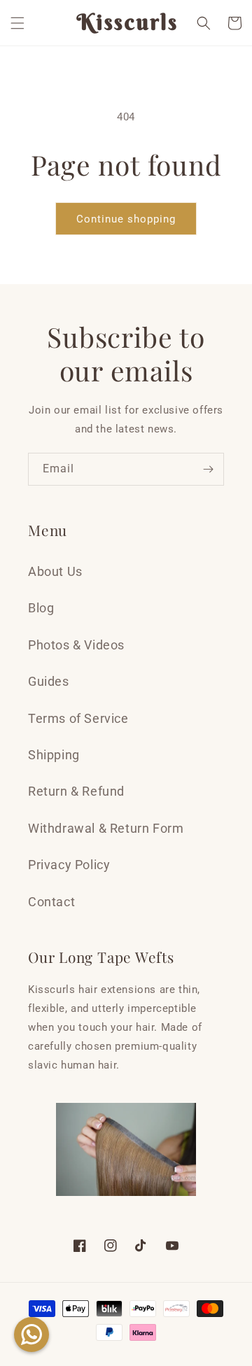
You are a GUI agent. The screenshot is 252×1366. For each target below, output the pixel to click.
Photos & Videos (76, 645)
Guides (48, 681)
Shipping (54, 754)
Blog (41, 607)
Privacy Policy (69, 864)
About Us (55, 571)
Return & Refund (76, 791)
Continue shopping (126, 219)
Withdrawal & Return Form (105, 828)
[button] (17, 23)
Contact (51, 901)
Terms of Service (78, 718)
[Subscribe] (207, 469)
